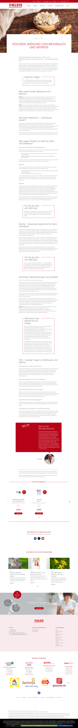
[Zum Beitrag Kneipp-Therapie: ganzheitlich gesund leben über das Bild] (18, 563)
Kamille (33, 110)
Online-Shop (42, 5)
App (51, 1)
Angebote (35, 5)
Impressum (42, 697)
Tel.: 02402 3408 (9, 671)
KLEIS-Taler (50, 5)
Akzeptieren (39, 725)
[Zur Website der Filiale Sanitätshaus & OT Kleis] (49, 663)
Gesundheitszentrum (59, 5)
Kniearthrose (21, 190)
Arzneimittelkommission (42, 312)
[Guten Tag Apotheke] (14, 682)
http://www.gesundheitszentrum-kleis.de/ (19, 634)
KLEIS (67, 5)
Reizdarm (52, 249)
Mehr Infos (65, 725)
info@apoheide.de (9, 674)
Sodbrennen (48, 282)
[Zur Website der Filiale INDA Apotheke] (29, 664)
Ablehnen (13, 725)
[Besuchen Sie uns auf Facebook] (39, 692)
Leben (36, 38)
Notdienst (54, 1)
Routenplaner (23, 697)
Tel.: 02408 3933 (29, 671)
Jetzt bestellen (18, 513)
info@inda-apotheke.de (29, 674)
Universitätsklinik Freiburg (29, 101)
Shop (59, 1)
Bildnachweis (59, 697)
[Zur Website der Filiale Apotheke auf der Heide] (9, 664)
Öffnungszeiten (46, 1)
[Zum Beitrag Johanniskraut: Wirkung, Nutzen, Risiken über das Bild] (60, 563)
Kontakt (18, 697)
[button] (70, 501)
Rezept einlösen (64, 1)
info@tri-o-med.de (68, 673)
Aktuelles (29, 5)
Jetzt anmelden (39, 608)
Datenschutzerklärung (50, 697)
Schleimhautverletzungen (47, 230)
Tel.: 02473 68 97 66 (49, 670)
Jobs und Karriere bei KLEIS (33, 697)
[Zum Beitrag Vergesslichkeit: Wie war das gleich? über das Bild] (39, 563)
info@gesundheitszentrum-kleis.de (18, 632)
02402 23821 (38, 1)
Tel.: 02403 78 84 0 (68, 670)
